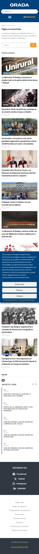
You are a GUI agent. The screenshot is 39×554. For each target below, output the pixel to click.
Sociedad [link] (5, 73)
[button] (9, 17)
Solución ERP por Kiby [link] (19, 547)
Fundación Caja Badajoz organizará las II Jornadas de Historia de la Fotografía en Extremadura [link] (17, 329)
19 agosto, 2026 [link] (6, 367)
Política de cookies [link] (11, 300)
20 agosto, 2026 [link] (6, 335)
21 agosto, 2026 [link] (6, 303)
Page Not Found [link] (10, 25)
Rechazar (19, 290)
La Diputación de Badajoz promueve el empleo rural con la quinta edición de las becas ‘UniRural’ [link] (19, 80)
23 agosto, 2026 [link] (6, 147)
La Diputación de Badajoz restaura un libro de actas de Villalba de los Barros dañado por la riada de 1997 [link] (19, 234)
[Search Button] (33, 45)
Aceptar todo (19, 284)
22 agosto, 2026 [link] (6, 207)
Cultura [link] (5, 105)
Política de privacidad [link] (26, 300)
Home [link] (3, 25)
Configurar (19, 296)
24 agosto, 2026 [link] (6, 86)
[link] (19, 5)
